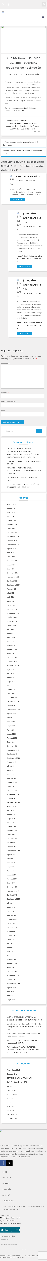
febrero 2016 (12, 919)
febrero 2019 (12, 782)
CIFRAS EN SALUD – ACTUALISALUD (20, 1078)
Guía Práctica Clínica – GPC (17, 1082)
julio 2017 (10, 859)
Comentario (6, 363)
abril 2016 (10, 911)
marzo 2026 (11, 520)
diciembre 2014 (12, 971)
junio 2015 (11, 947)
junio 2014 (11, 996)
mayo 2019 (11, 770)
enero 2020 (11, 742)
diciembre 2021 (12, 657)
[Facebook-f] (3, 1163)
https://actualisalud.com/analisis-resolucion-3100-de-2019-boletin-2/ (29, 259)
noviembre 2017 (13, 842)
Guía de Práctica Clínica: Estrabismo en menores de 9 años (23, 152)
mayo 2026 (11, 512)
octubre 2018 (12, 798)
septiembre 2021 (13, 665)
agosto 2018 (11, 806)
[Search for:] (23, 431)
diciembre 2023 (12, 573)
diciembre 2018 (12, 790)
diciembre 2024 (12, 561)
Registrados (11, 1106)
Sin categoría (12, 1114)
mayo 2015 (11, 951)
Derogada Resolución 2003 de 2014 (23, 123)
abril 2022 (10, 641)
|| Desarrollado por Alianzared (12, 1257)
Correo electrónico (9, 401)
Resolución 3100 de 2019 (26, 129)
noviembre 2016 (13, 891)
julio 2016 (10, 903)
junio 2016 (11, 907)
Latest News (11, 1090)
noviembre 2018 (13, 794)
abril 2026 (10, 516)
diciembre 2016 (12, 887)
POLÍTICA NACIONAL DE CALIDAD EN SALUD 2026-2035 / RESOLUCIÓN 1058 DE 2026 (23, 1050)
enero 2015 (11, 967)
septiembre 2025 (13, 544)
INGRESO (6, 1183)
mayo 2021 (11, 681)
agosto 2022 (11, 625)
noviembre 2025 (13, 536)
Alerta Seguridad (13, 1070)
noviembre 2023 (13, 577)
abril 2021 (10, 685)
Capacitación (12, 1074)
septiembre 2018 (13, 802)
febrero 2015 (12, 963)
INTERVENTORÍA (8, 1201)
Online (9, 1102)
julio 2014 (10, 992)
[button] (44, 4)
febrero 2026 (12, 524)
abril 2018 (10, 822)
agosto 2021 (11, 669)
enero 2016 (11, 923)
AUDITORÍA (7, 1189)
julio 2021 (10, 673)
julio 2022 (10, 629)
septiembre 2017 (13, 850)
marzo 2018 (11, 826)
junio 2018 (11, 814)
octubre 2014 (12, 979)
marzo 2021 (11, 690)
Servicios (10, 1110)
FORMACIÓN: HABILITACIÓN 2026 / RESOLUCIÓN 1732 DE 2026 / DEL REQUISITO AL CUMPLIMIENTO (24, 470)
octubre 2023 (12, 581)
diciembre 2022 (12, 609)
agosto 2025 (11, 549)
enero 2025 (11, 557)
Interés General (13, 120)
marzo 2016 (11, 915)
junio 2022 (11, 633)
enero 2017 (11, 883)
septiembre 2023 (13, 585)
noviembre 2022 (13, 613)
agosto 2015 (11, 939)
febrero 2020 (12, 738)
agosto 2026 (11, 504)
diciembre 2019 (12, 746)
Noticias (10, 1098)
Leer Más (36, 131)
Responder (17, 199)
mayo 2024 (11, 565)
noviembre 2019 (13, 750)
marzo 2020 (11, 734)
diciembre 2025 (12, 532)
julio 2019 (10, 766)
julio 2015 (10, 943)
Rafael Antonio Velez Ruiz (16, 1047)
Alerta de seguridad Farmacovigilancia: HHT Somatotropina (20, 143)
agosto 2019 (11, 762)
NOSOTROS (7, 1178)
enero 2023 (11, 605)
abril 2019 (10, 774)
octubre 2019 (12, 754)
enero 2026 (11, 528)
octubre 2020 (12, 706)
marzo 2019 (11, 778)
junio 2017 (11, 863)
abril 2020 (10, 730)
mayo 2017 (11, 867)
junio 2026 (11, 508)
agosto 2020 (11, 714)
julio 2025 (10, 553)
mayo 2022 (11, 637)
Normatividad (25, 120)
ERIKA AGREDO (25, 176)
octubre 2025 (12, 540)
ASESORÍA (6, 1195)
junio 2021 (11, 677)
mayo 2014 (11, 1000)
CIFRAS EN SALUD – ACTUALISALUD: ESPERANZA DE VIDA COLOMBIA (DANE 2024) (23, 1207)
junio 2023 (11, 597)
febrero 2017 (12, 879)
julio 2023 (10, 593)
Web (3, 411)
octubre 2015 (12, 935)
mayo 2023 (11, 601)
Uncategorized (12, 1118)
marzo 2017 (11, 875)
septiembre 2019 (13, 758)
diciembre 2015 (12, 927)
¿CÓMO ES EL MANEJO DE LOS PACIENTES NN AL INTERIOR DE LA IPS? (24, 1027)
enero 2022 (11, 653)
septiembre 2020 (13, 710)
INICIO (5, 1172)
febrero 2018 (12, 830)
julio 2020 (10, 718)
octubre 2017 (12, 846)
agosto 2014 (11, 987)
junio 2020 (11, 722)
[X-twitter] (9, 1163)
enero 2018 (11, 834)
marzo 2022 (11, 645)
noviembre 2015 (13, 931)
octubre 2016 (12, 895)
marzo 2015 (11, 959)
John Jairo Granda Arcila (30, 74)
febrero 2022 (12, 649)
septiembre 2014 (13, 983)
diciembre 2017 (12, 838)
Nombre (5, 392)
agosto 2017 (11, 855)
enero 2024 (11, 569)
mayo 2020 (11, 726)
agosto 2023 (11, 589)
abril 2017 (10, 871)
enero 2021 (11, 694)
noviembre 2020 (13, 702)
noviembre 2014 (13, 975)
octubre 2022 (12, 617)
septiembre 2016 (13, 899)
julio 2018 (10, 810)
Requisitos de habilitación (16, 126)
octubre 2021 (12, 661)
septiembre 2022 (13, 621)
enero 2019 (11, 786)
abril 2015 (10, 955)
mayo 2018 (11, 818)
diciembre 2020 (12, 698)
